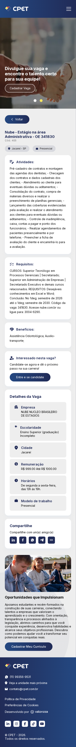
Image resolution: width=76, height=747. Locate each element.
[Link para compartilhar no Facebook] (22, 540)
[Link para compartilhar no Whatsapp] (32, 540)
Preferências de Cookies (22, 705)
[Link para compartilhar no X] (41, 540)
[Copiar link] (51, 540)
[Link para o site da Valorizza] (39, 711)
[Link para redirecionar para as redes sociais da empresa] (8, 724)
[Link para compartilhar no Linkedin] (13, 540)
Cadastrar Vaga (20, 88)
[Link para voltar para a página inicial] (16, 666)
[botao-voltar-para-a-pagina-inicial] (16, 8)
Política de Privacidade (20, 699)
